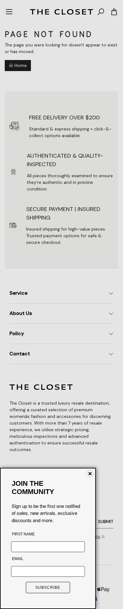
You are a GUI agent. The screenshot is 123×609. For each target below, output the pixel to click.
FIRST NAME (23, 534)
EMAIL (17, 559)
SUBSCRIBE (47, 587)
